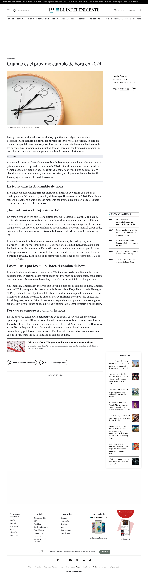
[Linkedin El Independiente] (84, 561)
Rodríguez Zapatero (41, 527)
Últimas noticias (17, 2)
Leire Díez (37, 536)
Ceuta (25, 2)
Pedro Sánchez (39, 530)
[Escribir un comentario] (134, 88)
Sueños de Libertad (34, 2)
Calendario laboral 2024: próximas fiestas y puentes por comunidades (60, 342)
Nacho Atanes (119, 76)
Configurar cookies (114, 567)
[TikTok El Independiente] (90, 561)
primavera (53, 255)
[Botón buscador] (140, 10)
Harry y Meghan (117, 2)
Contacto (64, 518)
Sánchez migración (48, 2)
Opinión (11, 19)
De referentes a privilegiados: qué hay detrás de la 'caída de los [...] (127, 221)
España (20, 19)
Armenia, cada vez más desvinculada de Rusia (125, 260)
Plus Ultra (37, 524)
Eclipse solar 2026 (40, 518)
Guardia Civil (38, 533)
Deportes (83, 19)
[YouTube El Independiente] (70, 561)
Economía (30, 19)
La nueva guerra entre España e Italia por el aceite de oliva (127, 243)
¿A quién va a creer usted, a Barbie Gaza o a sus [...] (127, 252)
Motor (128, 19)
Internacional (42, 19)
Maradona (108, 2)
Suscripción (65, 521)
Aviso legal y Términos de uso (53, 567)
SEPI (35, 521)
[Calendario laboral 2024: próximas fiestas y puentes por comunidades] (16, 346)
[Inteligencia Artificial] (98, 533)
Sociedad (65, 19)
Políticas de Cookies (99, 567)
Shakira (135, 2)
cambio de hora (34, 140)
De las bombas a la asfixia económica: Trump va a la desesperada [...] (126, 232)
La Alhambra (99, 2)
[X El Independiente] (58, 560)
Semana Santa (15, 169)
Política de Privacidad (34, 567)
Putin (64, 2)
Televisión (107, 19)
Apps (62, 527)
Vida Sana (118, 19)
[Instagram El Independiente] (77, 561)
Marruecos (58, 2)
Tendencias (95, 19)
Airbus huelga (127, 2)
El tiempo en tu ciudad (24, 10)
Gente (74, 19)
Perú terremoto (82, 2)
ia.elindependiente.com (98, 538)
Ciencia (55, 19)
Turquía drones (72, 2)
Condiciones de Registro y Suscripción (78, 567)
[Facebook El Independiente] (63, 561)
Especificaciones (66, 533)
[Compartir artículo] (115, 88)
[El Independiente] (74, 10)
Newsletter (64, 524)
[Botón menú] (8, 10)
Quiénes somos (66, 530)
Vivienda (91, 2)
